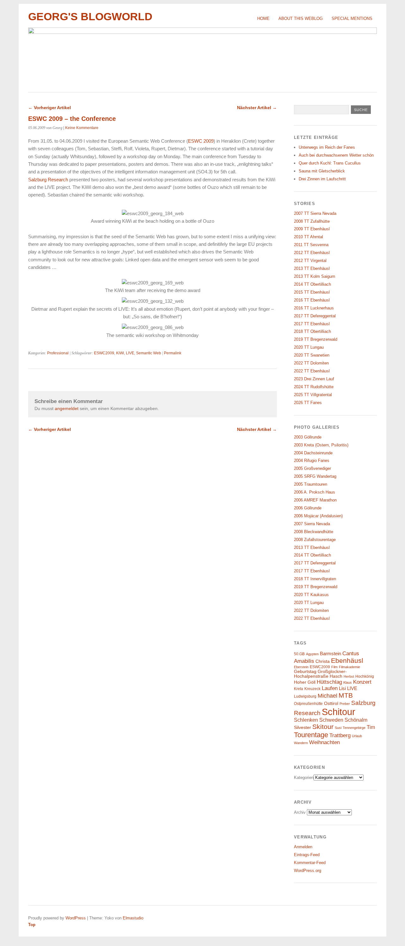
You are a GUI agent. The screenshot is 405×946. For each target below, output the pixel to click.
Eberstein (301, 667)
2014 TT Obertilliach (312, 284)
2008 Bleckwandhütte (313, 531)
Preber (345, 704)
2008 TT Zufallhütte (312, 221)
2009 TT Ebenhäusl (312, 229)
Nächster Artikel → (257, 107)
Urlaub (357, 736)
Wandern (301, 743)
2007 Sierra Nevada (312, 523)
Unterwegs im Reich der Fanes (327, 147)
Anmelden (303, 846)
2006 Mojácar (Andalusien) (318, 515)
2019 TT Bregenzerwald (315, 339)
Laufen (330, 688)
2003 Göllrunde (307, 437)
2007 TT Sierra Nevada (315, 213)
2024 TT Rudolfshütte (313, 386)
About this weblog (300, 18)
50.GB (299, 654)
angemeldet (66, 408)
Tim (371, 727)
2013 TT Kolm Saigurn (314, 276)
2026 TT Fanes (308, 402)
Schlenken (306, 720)
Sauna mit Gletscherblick (322, 171)
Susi (338, 728)
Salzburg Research (48, 179)
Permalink (172, 353)
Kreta (298, 689)
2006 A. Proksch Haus (314, 492)
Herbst (349, 676)
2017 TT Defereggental (315, 316)
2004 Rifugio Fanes (311, 460)
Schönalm (356, 720)
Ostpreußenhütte (308, 703)
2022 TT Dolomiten (311, 363)
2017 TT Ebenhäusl (312, 323)
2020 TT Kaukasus (311, 594)
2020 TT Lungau (309, 347)
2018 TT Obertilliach (312, 331)
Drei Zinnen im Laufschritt (322, 179)
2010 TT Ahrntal (308, 236)
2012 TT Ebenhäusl (312, 252)
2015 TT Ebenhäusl (312, 292)
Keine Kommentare (81, 128)
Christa (322, 661)
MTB (346, 695)
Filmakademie (349, 667)
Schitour (338, 711)
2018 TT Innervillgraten (315, 578)
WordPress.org (307, 870)
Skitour (322, 727)
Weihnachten (324, 742)
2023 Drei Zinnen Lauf (314, 379)
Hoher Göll (304, 682)
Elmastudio (133, 918)
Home (263, 18)
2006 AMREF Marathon (315, 500)
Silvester (302, 727)
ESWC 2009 (201, 141)
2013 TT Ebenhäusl (312, 268)
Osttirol (331, 703)
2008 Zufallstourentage (315, 539)
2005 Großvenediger (312, 468)
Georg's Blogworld (90, 16)
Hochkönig (364, 676)
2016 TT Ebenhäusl (312, 300)
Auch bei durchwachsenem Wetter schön (336, 155)
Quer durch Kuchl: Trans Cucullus (330, 163)
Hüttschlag (329, 682)
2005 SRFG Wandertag (315, 476)
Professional (58, 353)
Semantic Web (148, 353)
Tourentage (311, 735)
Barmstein (330, 653)
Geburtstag (305, 671)
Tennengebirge (354, 728)
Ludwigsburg (305, 696)
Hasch (336, 676)
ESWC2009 (104, 353)
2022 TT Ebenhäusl (312, 371)
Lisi (342, 688)
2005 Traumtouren (310, 484)
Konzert (362, 682)
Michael (327, 696)
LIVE (130, 353)
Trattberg (340, 735)
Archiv (300, 812)
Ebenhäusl (347, 660)
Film (334, 667)
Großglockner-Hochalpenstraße (320, 674)
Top (31, 924)
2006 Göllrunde (307, 508)
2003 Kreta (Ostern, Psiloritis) (321, 445)
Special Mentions (352, 18)
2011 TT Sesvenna (311, 244)
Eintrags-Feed (307, 854)
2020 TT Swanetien (311, 355)
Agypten (312, 654)
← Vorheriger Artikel (49, 107)
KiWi (120, 353)
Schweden (331, 720)
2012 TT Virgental (310, 260)
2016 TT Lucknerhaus (314, 308)
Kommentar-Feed (310, 862)
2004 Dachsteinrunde (313, 453)
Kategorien (304, 777)
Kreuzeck (312, 689)
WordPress (75, 918)
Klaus (347, 682)
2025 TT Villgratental (313, 394)
